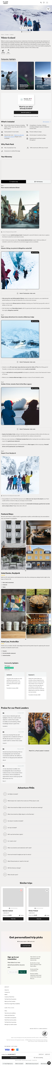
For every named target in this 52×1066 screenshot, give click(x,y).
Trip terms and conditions (10, 1013)
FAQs (6, 1010)
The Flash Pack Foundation (10, 999)
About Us (7, 990)
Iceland (11, 34)
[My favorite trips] (43, 2)
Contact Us (7, 992)
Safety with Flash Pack (10, 1015)
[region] (26, 170)
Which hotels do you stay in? (32, 1063)
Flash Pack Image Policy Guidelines (12, 1003)
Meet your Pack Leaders (10, 1001)
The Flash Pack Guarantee (10, 1022)
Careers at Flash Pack (9, 996)
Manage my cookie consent (11, 1024)
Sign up (22, 972)
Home (2, 34)
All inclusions (46, 121)
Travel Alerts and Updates (10, 1017)
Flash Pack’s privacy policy (10, 1020)
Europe (6, 34)
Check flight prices (8, 1063)
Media (6, 994)
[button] (49, 1063)
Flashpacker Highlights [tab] (8, 59)
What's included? (19, 1063)
